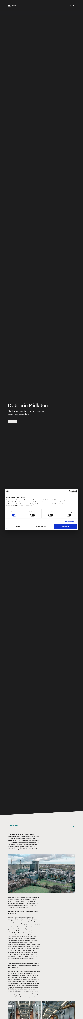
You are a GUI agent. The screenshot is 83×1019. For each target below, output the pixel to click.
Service (33, 5)
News (51, 5)
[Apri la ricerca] (70, 6)
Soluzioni (27, 5)
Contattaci (63, 5)
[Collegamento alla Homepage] (12, 5)
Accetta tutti (65, 526)
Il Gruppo (21, 5)
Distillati (12, 421)
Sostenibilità (39, 5)
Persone (46, 5)
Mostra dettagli (69, 521)
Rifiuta (18, 526)
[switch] (32, 515)
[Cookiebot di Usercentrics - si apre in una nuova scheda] (70, 491)
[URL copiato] (73, 827)
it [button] (73, 5)
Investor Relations (56, 5)
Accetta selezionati (41, 526)
